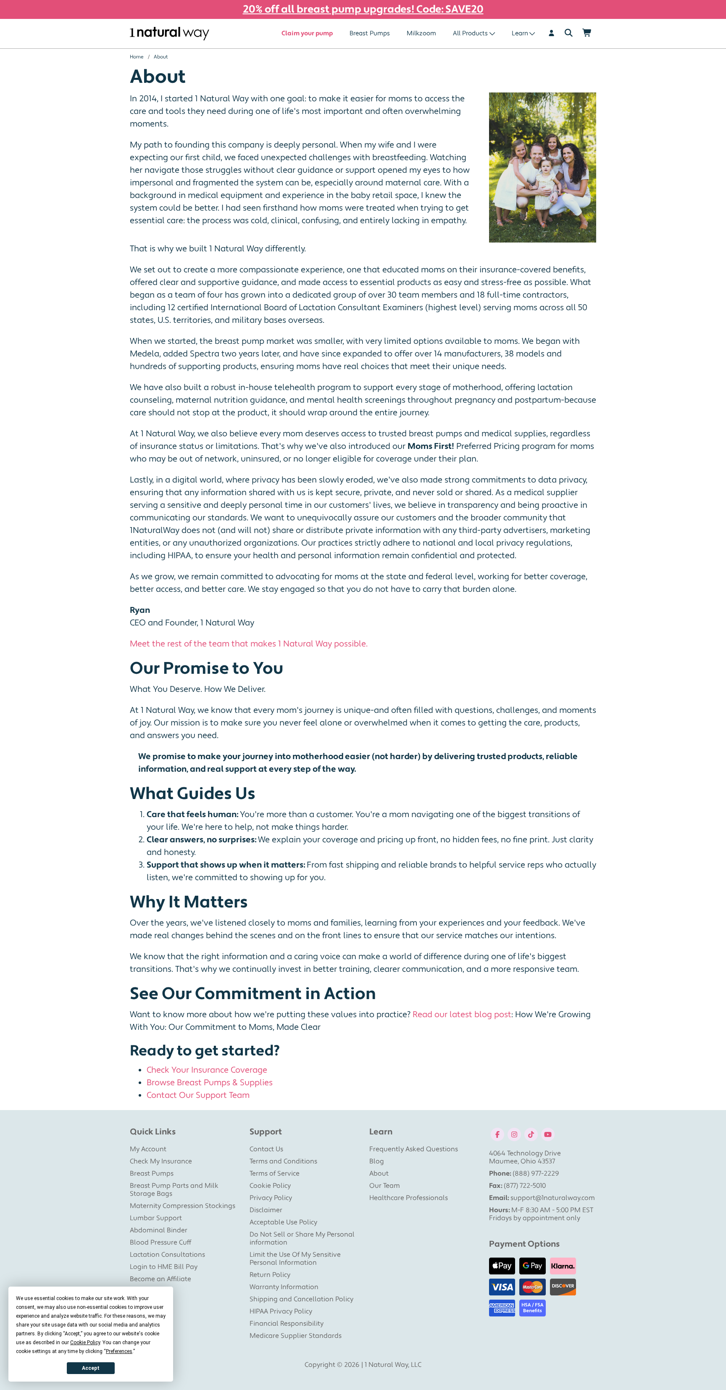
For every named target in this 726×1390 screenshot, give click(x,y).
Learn (520, 33)
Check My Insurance (161, 1161)
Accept (91, 1368)
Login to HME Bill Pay (163, 1267)
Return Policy (270, 1275)
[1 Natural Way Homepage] (169, 34)
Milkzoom (421, 33)
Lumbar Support (156, 1218)
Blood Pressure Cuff (160, 1242)
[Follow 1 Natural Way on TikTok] (531, 1134)
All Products (470, 33)
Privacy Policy (271, 1198)
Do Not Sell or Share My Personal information (302, 1238)
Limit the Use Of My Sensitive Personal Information (295, 1258)
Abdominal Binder (158, 1230)
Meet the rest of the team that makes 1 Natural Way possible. (249, 643)
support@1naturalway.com (552, 1198)
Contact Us (266, 1149)
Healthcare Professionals (408, 1198)
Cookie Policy (270, 1186)
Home (137, 57)
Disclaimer (266, 1210)
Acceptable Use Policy (283, 1222)
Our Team (384, 1186)
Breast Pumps (370, 33)
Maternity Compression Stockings (182, 1206)
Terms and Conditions (283, 1161)
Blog (376, 1161)
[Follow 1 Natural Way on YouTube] (547, 1134)
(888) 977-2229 (536, 1173)
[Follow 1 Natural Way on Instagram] (514, 1134)
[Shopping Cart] (587, 33)
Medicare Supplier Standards (296, 1336)
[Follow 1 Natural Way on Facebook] (497, 1134)
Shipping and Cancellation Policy (301, 1299)
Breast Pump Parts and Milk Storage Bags (174, 1190)
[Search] (569, 33)
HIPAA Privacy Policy (281, 1311)
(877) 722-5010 (525, 1186)
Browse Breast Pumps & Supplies (210, 1082)
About (379, 1173)
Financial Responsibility (287, 1323)
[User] (551, 33)
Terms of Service (275, 1173)
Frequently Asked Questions (413, 1149)
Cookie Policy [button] (85, 1342)
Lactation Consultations (167, 1254)
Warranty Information (284, 1287)
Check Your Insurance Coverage (207, 1070)
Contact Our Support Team (198, 1095)
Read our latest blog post (462, 1014)
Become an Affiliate (160, 1279)
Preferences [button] (119, 1351)
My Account (148, 1149)
